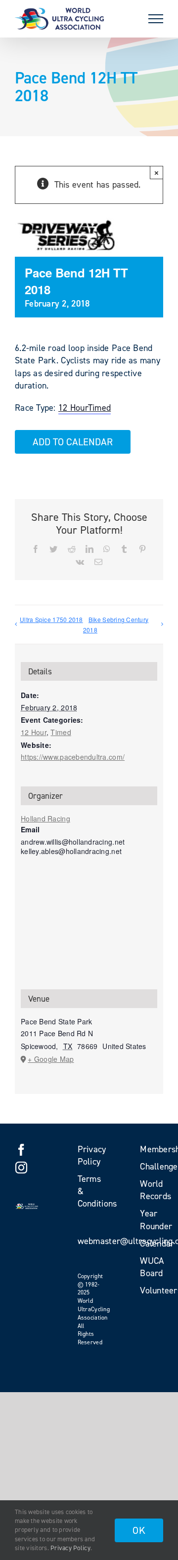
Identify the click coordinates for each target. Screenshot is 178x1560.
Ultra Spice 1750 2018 (51, 619)
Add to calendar (73, 442)
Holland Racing (45, 818)
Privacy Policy (70, 1548)
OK (139, 1530)
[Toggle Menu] (155, 18)
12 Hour (73, 408)
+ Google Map (51, 1059)
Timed (99, 408)
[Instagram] (21, 1167)
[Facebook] (21, 1149)
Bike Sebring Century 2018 (115, 624)
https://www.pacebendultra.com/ (73, 757)
